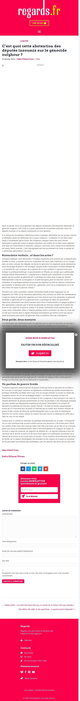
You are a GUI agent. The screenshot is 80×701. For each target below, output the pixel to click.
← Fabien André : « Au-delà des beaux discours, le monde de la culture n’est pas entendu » (38, 605)
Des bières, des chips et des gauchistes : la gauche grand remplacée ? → (47, 609)
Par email (27, 657)
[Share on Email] (45, 468)
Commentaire (7, 514)
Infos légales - (29, 690)
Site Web (5, 561)
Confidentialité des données (44, 690)
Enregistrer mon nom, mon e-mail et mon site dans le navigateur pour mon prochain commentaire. (35, 574)
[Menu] (39, 32)
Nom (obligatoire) (9, 541)
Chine (38, 59)
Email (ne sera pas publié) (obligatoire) (17, 551)
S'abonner (28, 640)
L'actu (24, 41)
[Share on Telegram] (40, 468)
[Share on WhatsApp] (34, 468)
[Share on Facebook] (23, 468)
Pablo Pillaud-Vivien (25, 59)
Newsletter (28, 653)
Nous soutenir (31, 678)
